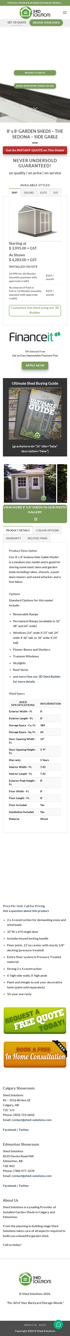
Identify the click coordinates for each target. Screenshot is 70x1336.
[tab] (15, 192)
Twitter (24, 1129)
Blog (42, 1324)
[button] (64, 12)
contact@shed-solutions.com (32, 1120)
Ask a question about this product (26, 911)
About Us (30, 1324)
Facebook (10, 1129)
